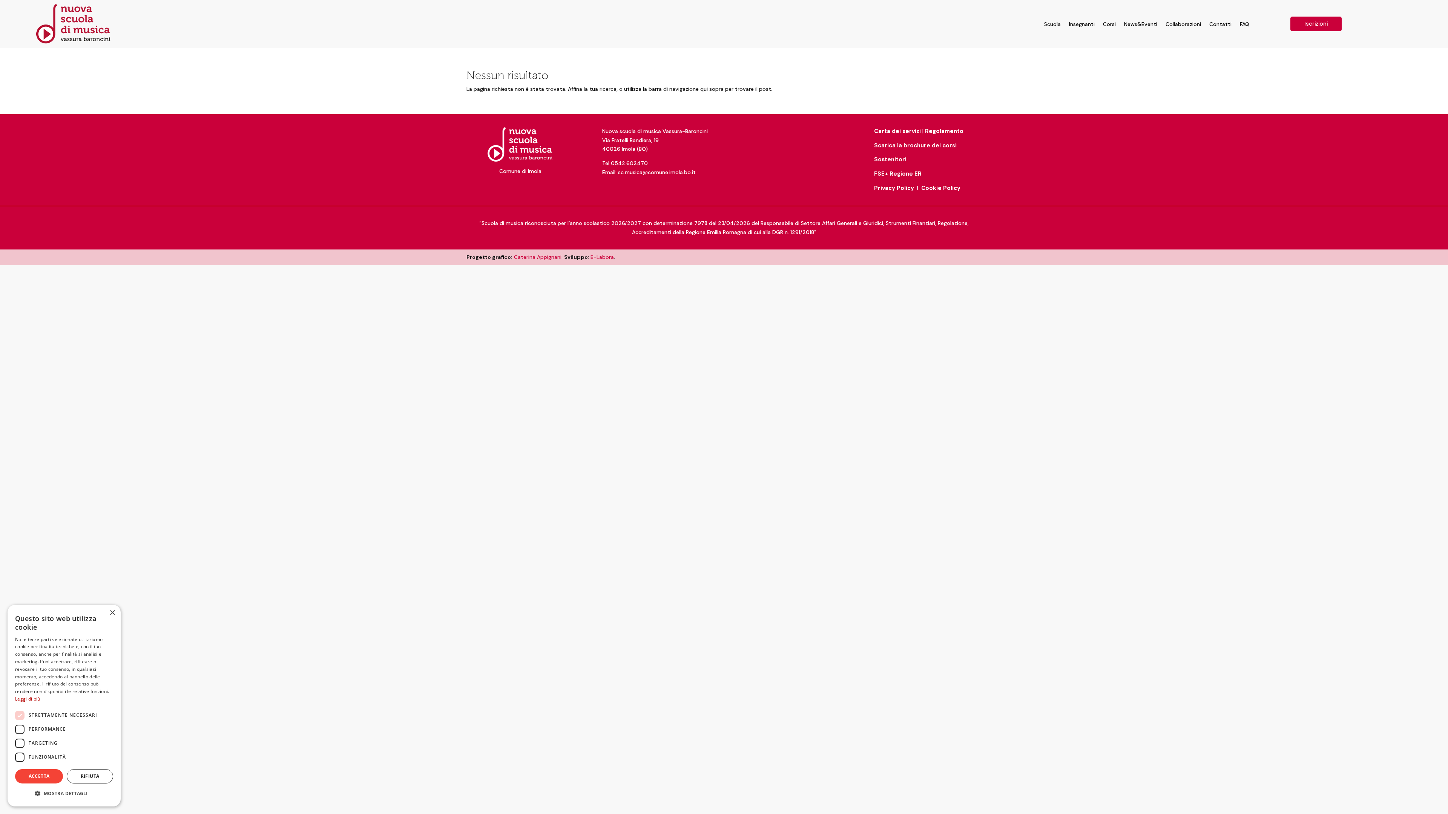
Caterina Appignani (537, 257)
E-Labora (602, 257)
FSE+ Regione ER (898, 173)
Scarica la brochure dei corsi (915, 145)
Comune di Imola (520, 171)
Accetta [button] (39, 776)
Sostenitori (890, 159)
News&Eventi (1140, 24)
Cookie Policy (940, 188)
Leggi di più (27, 699)
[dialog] (64, 705)
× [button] (112, 613)
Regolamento (944, 131)
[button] (64, 793)
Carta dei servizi (897, 131)
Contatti (1220, 24)
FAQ (1244, 24)
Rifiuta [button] (90, 776)
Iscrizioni (1316, 24)
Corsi (1109, 24)
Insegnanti (1082, 24)
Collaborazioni (1183, 24)
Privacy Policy (894, 188)
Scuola (1052, 24)
